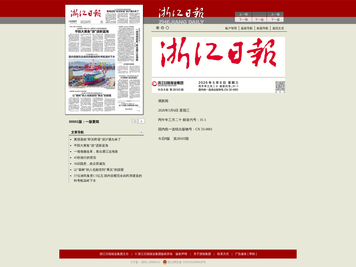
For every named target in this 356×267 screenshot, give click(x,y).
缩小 (162, 27)
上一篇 (275, 14)
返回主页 (278, 28)
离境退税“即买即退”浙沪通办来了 (97, 139)
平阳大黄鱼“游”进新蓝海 (91, 145)
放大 (157, 27)
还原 (167, 27)
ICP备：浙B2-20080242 (145, 262)
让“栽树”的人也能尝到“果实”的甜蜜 (99, 169)
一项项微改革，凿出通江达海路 (96, 151)
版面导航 (247, 28)
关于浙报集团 (202, 254)
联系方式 (223, 254)
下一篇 (275, 19)
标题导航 (262, 28)
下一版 (259, 19)
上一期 (243, 14)
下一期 (243, 19)
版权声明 (181, 254)
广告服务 (241, 254)
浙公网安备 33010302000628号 (186, 262)
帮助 (252, 254)
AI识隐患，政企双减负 (89, 163)
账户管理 (231, 28)
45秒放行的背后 (85, 157)
